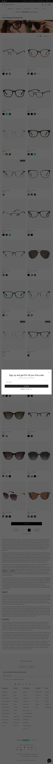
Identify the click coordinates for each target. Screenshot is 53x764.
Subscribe (26, 386)
